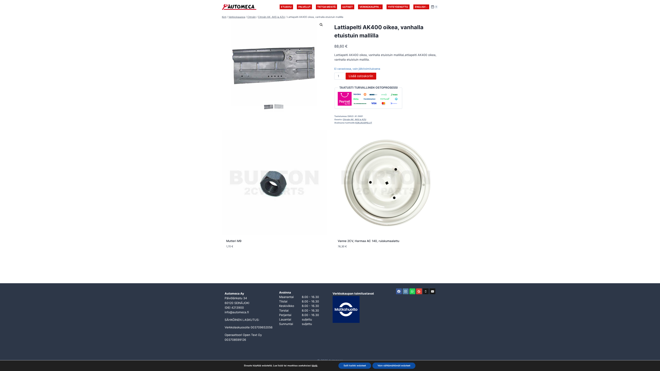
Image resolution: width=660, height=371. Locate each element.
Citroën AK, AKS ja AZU (354, 119)
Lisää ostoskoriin (361, 76)
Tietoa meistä (326, 6)
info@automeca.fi (237, 312)
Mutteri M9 (233, 241)
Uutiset (347, 6)
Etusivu (286, 6)
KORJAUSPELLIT (363, 122)
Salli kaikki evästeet (355, 365)
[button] (321, 25)
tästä (314, 365)
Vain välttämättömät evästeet (394, 365)
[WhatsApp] (412, 291)
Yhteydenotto (398, 6)
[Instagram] (406, 291)
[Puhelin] (426, 291)
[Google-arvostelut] (419, 291)
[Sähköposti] (432, 291)
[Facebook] (399, 291)
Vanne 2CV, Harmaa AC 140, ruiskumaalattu (368, 241)
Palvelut (304, 6)
